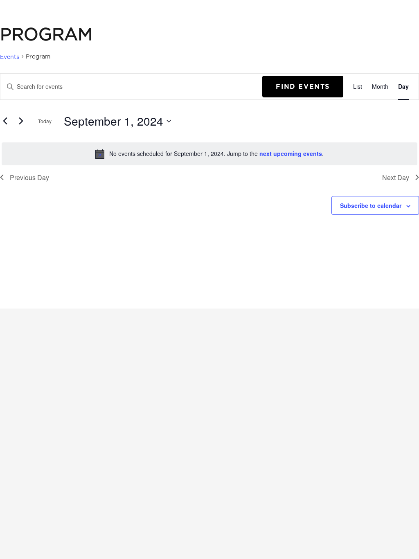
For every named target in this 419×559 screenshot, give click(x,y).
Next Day (395, 177)
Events (9, 56)
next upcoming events (290, 153)
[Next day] (21, 121)
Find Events (303, 86)
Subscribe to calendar (370, 205)
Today (45, 120)
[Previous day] (5, 121)
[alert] (209, 153)
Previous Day (29, 177)
